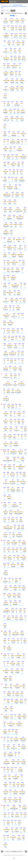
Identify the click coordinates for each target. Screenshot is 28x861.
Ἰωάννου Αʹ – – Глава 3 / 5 (14, 13)
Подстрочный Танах (17, 4)
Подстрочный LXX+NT (6, 4)
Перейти (13, 10)
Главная (5, 855)
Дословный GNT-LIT (13, 6)
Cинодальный (4, 6)
